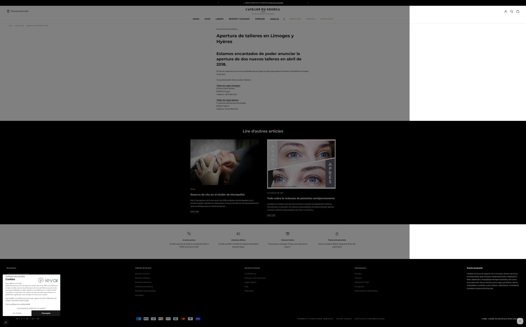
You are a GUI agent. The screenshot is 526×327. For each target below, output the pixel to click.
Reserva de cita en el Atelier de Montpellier (217, 194)
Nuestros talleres (142, 278)
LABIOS (219, 19)
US (27, 318)
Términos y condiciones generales (315, 319)
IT (22, 318)
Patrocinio (249, 291)
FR (17, 318)
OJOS (207, 19)
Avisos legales (344, 319)
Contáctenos (250, 273)
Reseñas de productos (145, 291)
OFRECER (260, 19)
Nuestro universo (142, 273)
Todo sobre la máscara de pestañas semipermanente (301, 198)
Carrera (358, 278)
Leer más (194, 211)
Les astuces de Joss (275, 193)
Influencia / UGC (362, 282)
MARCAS (274, 19)
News (192, 189)
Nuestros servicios (143, 282)
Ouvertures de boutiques (227, 29)
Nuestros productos (144, 286)
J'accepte (46, 313)
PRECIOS (310, 19)
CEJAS (196, 19)
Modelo (358, 273)
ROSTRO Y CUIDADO (239, 19)
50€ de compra (276, 3)
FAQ (246, 286)
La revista (139, 295)
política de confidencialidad (370, 319)
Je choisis (17, 313)
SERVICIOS (295, 19)
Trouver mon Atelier (19, 11)
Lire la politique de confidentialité (17, 304)
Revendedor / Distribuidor (366, 291)
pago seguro (250, 282)
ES (33, 318)
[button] (5, 322)
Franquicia (359, 286)
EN (38, 318)
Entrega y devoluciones (255, 278)
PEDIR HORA (327, 19)
